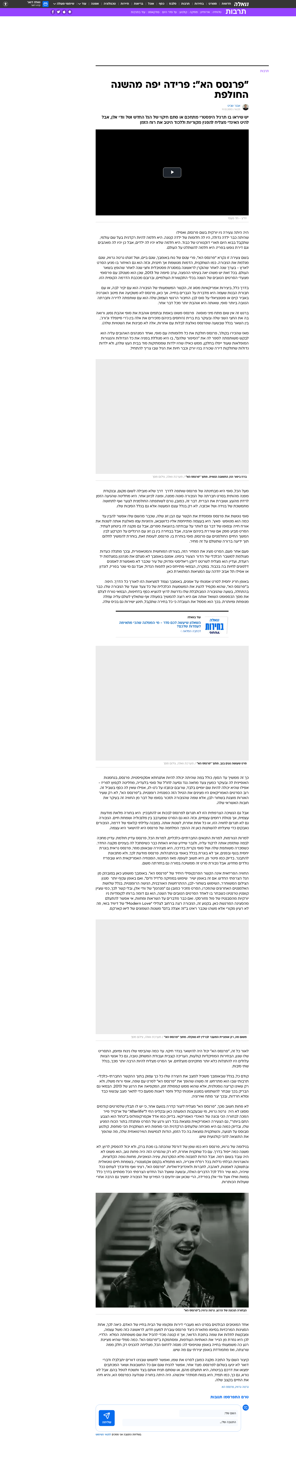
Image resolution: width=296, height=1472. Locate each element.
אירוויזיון (205, 12)
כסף (161, 3)
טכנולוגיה (110, 3)
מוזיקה (194, 12)
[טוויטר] (58, 11)
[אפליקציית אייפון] (64, 11)
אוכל (151, 3)
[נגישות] (5, 4)
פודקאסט (153, 12)
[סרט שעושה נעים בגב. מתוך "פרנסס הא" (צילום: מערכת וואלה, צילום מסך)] (172, 706)
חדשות (226, 3)
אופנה (95, 3)
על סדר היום (169, 12)
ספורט (213, 3)
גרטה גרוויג (242, 1387)
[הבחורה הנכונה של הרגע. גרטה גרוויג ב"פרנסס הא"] (172, 1253)
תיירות (125, 3)
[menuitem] (224, 4)
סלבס (172, 3)
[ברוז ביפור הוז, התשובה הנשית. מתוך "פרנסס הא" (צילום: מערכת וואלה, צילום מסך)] (172, 420)
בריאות (138, 3)
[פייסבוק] (52, 11)
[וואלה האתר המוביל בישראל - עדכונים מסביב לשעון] (241, 4)
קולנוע (183, 12)
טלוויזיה (216, 12)
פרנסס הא (228, 1387)
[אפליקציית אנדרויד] (69, 11)
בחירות (199, 3)
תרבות (185, 3)
